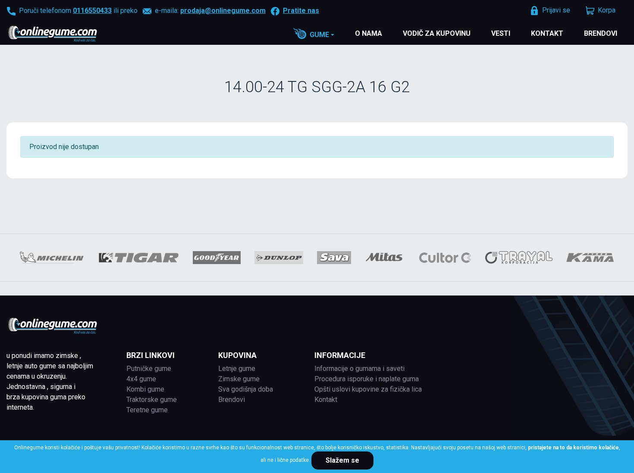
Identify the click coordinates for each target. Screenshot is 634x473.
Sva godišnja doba (245, 389)
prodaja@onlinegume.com (223, 10)
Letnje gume (236, 368)
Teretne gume (147, 410)
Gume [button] (319, 35)
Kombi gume (145, 389)
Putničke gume (148, 368)
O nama (368, 33)
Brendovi (600, 33)
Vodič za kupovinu (437, 33)
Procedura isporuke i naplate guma (366, 379)
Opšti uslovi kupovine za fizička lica (368, 389)
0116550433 (92, 10)
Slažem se (342, 460)
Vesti (500, 33)
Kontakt (547, 33)
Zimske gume (239, 379)
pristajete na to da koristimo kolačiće (573, 448)
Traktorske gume (151, 399)
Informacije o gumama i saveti (359, 368)
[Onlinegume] (64, 34)
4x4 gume (141, 379)
